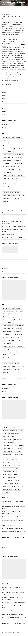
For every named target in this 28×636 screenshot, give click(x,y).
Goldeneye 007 (7, 163)
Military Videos (16, 169)
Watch (4, 105)
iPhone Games (15, 166)
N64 (14, 172)
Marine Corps (6, 169)
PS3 (12, 178)
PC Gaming (6, 178)
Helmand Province (18, 163)
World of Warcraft (8, 198)
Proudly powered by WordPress (10, 632)
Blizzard (5, 143)
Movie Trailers (7, 172)
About (4, 114)
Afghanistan (19, 137)
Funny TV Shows (7, 160)
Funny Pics (18, 157)
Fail (4, 151)
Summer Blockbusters (9, 187)
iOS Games (6, 166)
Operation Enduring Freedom (16, 175)
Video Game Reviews (9, 195)
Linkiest (4, 127)
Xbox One (5, 201)
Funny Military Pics (8, 157)
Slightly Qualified (13, 2)
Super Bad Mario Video (8, 234)
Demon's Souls (18, 149)
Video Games (20, 195)
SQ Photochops (7, 184)
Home (4, 92)
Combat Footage (7, 149)
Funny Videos (17, 160)
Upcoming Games (8, 192)
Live (3, 95)
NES (18, 172)
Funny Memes (19, 154)
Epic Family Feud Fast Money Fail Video (12, 238)
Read (3, 108)
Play (3, 98)
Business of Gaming (8, 146)
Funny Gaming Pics (8, 154)
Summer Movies (7, 190)
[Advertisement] (10, 249)
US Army (17, 192)
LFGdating (5, 124)
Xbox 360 (17, 198)
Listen (4, 111)
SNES (14, 181)
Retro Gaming (7, 181)
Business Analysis (14, 143)
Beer (21, 140)
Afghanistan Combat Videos (10, 140)
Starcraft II (16, 184)
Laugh (4, 102)
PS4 (16, 178)
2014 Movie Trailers (8, 137)
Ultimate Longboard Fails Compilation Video (14, 531)
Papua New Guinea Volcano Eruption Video (13, 226)
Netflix (5, 175)
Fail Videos (10, 151)
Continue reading (6, 84)
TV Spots (16, 190)
